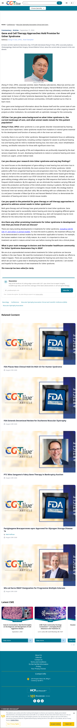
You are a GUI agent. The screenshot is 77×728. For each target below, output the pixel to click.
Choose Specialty (36, 8)
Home (3, 24)
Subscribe (66, 290)
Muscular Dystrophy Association (13, 305)
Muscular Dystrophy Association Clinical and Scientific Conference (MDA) (44, 302)
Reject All (68, 724)
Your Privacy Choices (38, 669)
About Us (38, 655)
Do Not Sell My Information (38, 664)
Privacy (38, 666)
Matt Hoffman (10, 534)
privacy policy (39, 294)
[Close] (74, 713)
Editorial (39, 657)
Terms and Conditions (38, 662)
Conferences (11, 24)
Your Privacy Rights (13, 724)
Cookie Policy (14, 720)
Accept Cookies (55, 724)
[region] (38, 719)
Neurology (5, 302)
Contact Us (38, 660)
